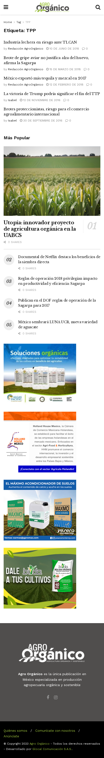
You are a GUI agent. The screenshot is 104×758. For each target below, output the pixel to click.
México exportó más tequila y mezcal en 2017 (45, 78)
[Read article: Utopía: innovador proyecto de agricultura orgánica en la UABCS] (52, 181)
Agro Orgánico (40, 743)
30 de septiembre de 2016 (42, 120)
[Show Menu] (6, 7)
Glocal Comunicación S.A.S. (52, 749)
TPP (27, 22)
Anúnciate (11, 736)
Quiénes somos (15, 730)
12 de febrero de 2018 (66, 84)
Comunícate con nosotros (55, 730)
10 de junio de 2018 (64, 48)
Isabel (12, 100)
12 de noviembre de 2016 (41, 100)
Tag (18, 22)
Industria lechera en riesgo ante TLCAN (40, 42)
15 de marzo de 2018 (65, 69)
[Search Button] (98, 7)
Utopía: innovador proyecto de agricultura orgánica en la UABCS (40, 229)
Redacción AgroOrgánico (25, 48)
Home (8, 22)
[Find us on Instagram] (56, 697)
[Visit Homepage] (52, 7)
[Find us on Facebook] (48, 697)
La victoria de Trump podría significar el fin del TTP (52, 93)
